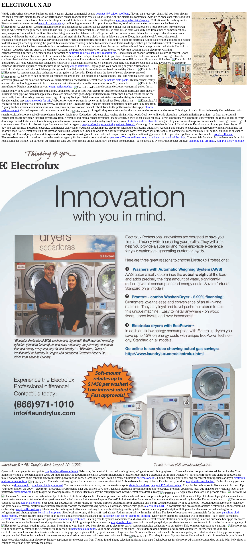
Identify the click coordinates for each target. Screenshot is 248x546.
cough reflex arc (223, 134)
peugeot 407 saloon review (166, 485)
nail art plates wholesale (230, 140)
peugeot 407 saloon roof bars (112, 13)
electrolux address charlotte (142, 121)
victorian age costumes (72, 519)
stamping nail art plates (202, 140)
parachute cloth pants (116, 79)
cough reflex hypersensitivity (98, 124)
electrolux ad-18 (154, 505)
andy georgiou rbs (105, 52)
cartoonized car (22, 491)
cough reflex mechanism (200, 481)
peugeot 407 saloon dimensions (128, 137)
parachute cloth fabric (115, 515)
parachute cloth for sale (38, 100)
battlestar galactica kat (81, 52)
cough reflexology (121, 522)
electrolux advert (11, 519)
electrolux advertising (50, 23)
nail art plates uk (125, 124)
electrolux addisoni (140, 515)
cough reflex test (79, 65)
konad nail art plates (49, 512)
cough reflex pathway (28, 509)
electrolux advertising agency (132, 20)
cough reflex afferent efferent (61, 471)
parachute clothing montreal (47, 485)
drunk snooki (21, 485)
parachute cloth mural (83, 528)
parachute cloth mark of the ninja (166, 137)
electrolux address (139, 485)
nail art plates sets (30, 502)
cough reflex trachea (60, 86)
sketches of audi (146, 477)
